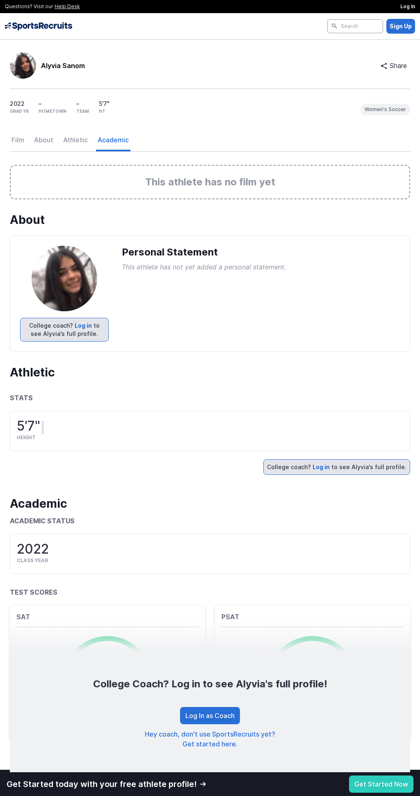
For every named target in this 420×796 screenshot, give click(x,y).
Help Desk (67, 6)
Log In (407, 6)
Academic (113, 140)
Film (17, 140)
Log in (83, 325)
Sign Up (401, 26)
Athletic (75, 140)
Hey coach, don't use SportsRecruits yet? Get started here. (210, 739)
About (43, 140)
